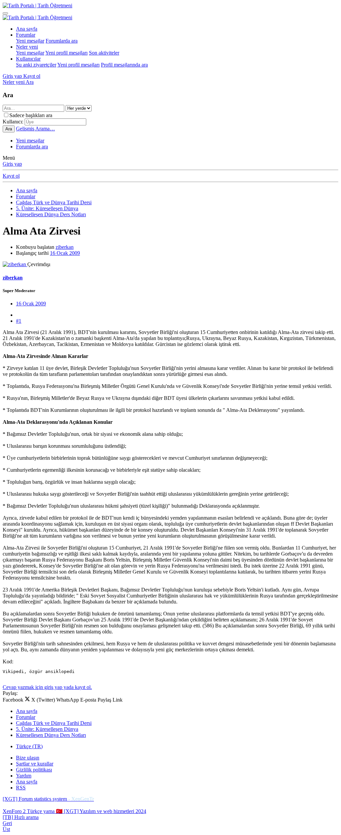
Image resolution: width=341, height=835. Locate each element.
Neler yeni (27, 47)
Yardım (23, 775)
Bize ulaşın (27, 757)
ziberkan (65, 247)
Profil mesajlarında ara (124, 65)
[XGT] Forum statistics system (48, 799)
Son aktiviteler (104, 53)
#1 (18, 321)
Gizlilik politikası (34, 769)
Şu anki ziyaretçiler (36, 65)
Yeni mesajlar (30, 41)
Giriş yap (12, 164)
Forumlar (25, 35)
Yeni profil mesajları (66, 53)
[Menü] (5, 13)
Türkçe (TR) (29, 746)
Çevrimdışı (38, 264)
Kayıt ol (11, 176)
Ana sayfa (26, 29)
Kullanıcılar (28, 59)
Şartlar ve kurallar (34, 763)
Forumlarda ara (62, 41)
